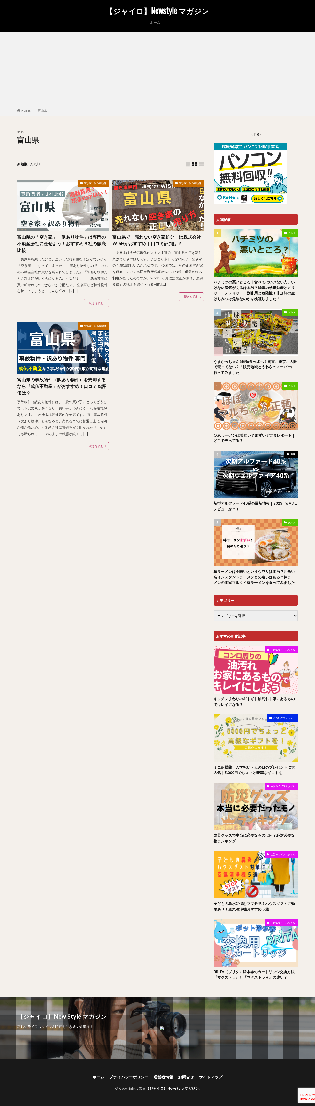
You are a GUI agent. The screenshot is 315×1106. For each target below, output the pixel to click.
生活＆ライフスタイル (283, 649)
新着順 (22, 164)
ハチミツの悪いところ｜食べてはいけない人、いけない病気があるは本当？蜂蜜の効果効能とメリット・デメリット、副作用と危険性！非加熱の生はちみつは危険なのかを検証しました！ (254, 290)
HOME (26, 110)
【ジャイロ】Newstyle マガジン (157, 11)
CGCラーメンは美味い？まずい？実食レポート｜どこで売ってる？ (254, 438)
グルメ (291, 232)
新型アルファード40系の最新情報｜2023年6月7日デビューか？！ (256, 506)
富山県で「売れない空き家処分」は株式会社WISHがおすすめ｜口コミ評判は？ (156, 240)
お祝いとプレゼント (284, 717)
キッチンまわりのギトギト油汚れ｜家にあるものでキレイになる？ (254, 702)
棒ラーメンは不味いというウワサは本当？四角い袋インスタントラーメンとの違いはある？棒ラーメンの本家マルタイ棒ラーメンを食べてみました (254, 577)
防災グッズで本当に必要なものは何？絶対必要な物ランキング (254, 838)
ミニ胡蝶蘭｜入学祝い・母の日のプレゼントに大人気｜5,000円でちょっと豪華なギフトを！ (254, 770)
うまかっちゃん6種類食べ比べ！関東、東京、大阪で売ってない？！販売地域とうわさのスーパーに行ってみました (255, 367)
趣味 (292, 454)
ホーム (155, 22)
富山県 (42, 110)
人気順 (35, 164)
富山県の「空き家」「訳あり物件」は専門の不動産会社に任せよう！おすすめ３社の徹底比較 (61, 243)
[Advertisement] (157, 71)
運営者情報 (163, 1077)
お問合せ (186, 1077)
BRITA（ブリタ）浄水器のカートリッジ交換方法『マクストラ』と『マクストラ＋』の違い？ (254, 975)
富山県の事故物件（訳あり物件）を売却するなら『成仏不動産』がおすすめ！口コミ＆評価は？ (61, 386)
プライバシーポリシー (129, 1077)
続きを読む (96, 303)
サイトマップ (210, 1077)
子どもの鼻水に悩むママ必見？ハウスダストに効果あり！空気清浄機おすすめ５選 (254, 906)
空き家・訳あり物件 (95, 183)
